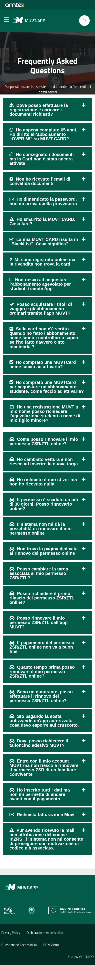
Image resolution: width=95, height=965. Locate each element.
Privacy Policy (10, 932)
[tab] (47, 109)
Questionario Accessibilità (19, 944)
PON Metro (51, 944)
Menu (6, 20)
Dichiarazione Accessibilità (45, 932)
